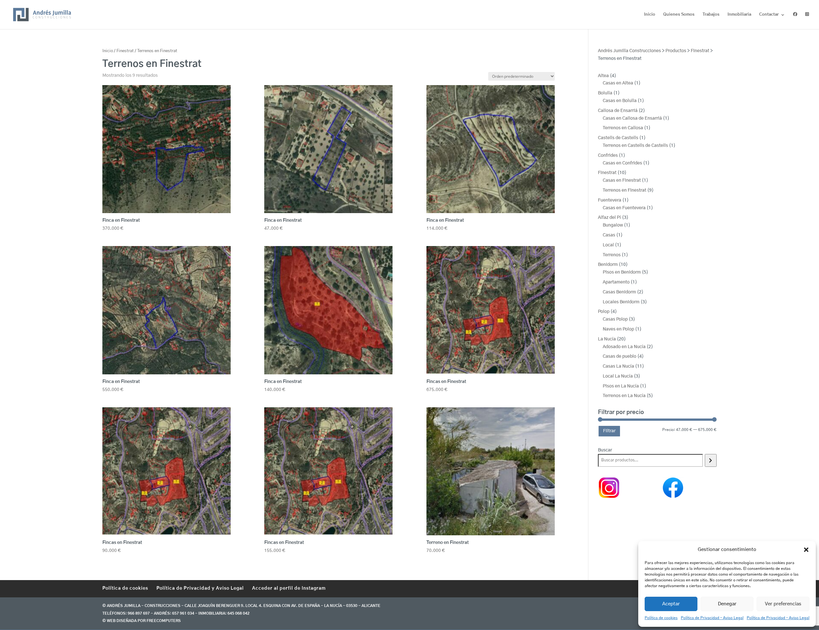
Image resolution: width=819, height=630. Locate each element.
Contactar (769, 14)
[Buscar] (711, 460)
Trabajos (711, 14)
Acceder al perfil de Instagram (289, 588)
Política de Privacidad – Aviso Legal (712, 618)
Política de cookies (661, 618)
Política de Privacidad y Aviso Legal (200, 588)
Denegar (727, 604)
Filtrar (609, 431)
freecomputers (164, 621)
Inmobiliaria (739, 14)
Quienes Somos (679, 14)
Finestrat (125, 51)
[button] (806, 549)
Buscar (605, 450)
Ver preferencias (783, 604)
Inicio (649, 14)
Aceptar (671, 604)
